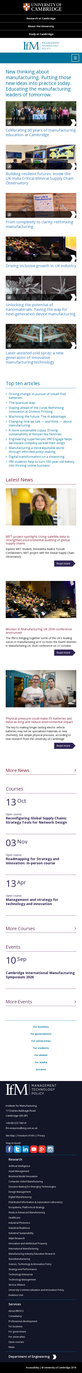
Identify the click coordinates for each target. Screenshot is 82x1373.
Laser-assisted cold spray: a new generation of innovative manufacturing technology (35, 357)
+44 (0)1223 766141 (16, 1123)
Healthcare (14, 1217)
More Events (19, 1001)
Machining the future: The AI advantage (37, 416)
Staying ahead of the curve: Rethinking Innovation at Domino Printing (36, 410)
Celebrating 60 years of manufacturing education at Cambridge (41, 132)
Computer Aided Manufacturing (26, 1181)
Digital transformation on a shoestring (36, 457)
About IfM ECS (16, 1311)
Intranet (41, 1069)
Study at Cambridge (41, 34)
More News (17, 770)
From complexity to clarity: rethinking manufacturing (39, 224)
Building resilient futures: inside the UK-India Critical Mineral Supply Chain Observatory (40, 178)
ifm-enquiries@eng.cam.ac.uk (21, 1128)
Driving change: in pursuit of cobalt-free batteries (37, 396)
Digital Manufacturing (20, 1197)
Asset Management (19, 1171)
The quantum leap (22, 403)
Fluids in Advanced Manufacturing (27, 1212)
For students (41, 1048)
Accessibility (32, 1367)
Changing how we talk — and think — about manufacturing (40, 423)
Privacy (41, 1135)
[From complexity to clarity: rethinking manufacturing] (41, 205)
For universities (41, 1041)
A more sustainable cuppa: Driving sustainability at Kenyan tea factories (35, 432)
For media (41, 1062)
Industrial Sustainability (21, 1233)
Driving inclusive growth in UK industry (41, 266)
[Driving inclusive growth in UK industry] (41, 249)
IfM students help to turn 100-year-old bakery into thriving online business (42, 464)
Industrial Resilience (19, 1228)
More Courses (20, 928)
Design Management (20, 1191)
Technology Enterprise (21, 1274)
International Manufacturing (23, 1248)
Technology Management (22, 1279)
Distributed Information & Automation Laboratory (36, 1202)
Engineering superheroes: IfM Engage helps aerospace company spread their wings (40, 441)
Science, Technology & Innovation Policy (30, 1264)
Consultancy (15, 1316)
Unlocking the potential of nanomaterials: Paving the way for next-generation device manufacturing (41, 309)
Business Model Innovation (23, 1176)
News (11, 1347)
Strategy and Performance (23, 1269)
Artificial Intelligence (19, 1166)
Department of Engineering (29, 1356)
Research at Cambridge (41, 18)
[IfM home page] (41, 47)
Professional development (23, 1321)
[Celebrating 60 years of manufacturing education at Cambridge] (41, 113)
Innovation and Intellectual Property (28, 1243)
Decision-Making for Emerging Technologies (32, 1186)
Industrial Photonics (19, 1222)
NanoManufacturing (19, 1259)
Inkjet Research (17, 1238)
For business (41, 1026)
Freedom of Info (26, 1135)
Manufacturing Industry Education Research (32, 1253)
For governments (41, 1033)
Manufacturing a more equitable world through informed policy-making (36, 450)
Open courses (16, 1342)
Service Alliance (17, 1284)
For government (17, 1331)
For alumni (41, 1055)
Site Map (10, 1135)
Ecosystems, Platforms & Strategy (26, 1207)
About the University (41, 26)
